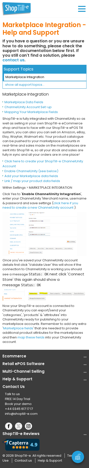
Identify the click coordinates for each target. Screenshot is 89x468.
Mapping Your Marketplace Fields (31, 112)
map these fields (31, 337)
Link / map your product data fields (32, 181)
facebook (10, 426)
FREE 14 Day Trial (17, 399)
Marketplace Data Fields (23, 102)
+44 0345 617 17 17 (19, 408)
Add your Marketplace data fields (31, 176)
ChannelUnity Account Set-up (28, 107)
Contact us (23, 460)
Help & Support (50, 460)
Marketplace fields (18, 328)
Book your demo (18, 403)
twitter (20, 426)
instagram (30, 426)
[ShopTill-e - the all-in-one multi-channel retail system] (18, 8)
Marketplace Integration (24, 77)
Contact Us (13, 386)
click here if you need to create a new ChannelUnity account (40, 205)
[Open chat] (78, 457)
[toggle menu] (82, 9)
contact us (13, 60)
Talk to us (12, 394)
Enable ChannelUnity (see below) (31, 171)
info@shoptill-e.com (21, 413)
